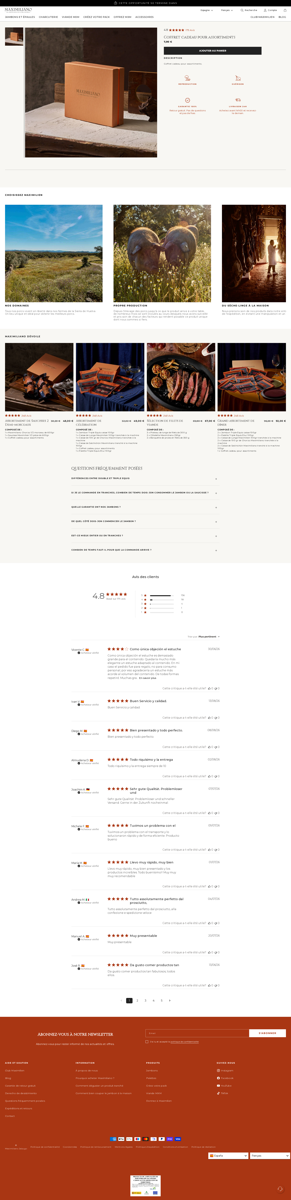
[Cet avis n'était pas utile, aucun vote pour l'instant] (216, 688)
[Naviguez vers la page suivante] (170, 1000)
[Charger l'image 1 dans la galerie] (14, 36)
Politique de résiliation (203, 1147)
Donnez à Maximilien (159, 1100)
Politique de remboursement (95, 1147)
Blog (8, 1078)
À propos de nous (87, 1070)
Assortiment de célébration (88, 423)
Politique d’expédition (147, 1147)
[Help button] (280, 1189)
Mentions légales (124, 1147)
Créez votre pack (156, 1085)
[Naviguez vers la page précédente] (121, 1000)
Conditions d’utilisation (175, 1147)
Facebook (227, 1078)
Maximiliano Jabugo (16, 1148)
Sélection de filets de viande (165, 423)
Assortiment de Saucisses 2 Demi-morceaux (27, 423)
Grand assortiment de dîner (236, 423)
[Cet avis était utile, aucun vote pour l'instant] (209, 688)
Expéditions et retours (18, 1108)
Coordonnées (70, 1147)
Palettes (151, 1078)
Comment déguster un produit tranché (99, 1085)
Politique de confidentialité (45, 1147)
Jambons (152, 1070)
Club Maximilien (14, 1070)
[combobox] (204, 636)
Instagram (227, 1070)
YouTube (226, 1085)
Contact (10, 1115)
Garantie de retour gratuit (20, 1085)
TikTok (224, 1093)
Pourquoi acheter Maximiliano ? (95, 1078)
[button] (20, 17)
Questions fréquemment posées (25, 1100)
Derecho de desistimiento (21, 1093)
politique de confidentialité (185, 1041)
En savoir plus (147, 678)
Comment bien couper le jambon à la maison (104, 1093)
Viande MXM (154, 1093)
